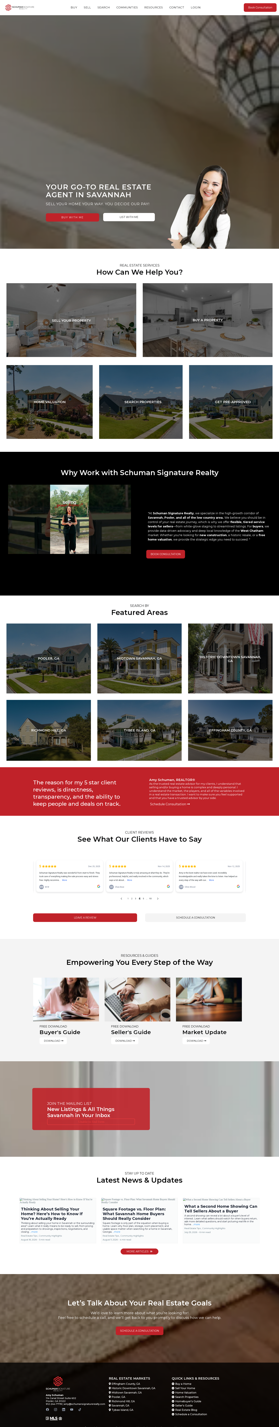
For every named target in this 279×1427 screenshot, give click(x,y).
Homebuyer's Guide (188, 1401)
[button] (58, 1220)
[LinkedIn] (64, 1409)
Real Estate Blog (186, 1409)
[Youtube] (72, 1409)
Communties (127, 7)
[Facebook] (47, 1409)
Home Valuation (185, 1392)
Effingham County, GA (126, 1383)
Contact (176, 7)
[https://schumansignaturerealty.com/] (20, 7)
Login (196, 7)
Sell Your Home (185, 1388)
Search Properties (187, 1397)
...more (34, 1231)
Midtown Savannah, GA (127, 1392)
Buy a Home (183, 1383)
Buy (74, 7)
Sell (87, 7)
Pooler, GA (118, 1397)
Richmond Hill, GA (123, 1401)
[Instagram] (56, 1409)
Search (104, 7)
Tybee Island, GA (122, 1409)
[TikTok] (80, 1409)
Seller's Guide (184, 1405)
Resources (153, 7)
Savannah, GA (120, 1405)
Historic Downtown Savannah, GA (133, 1388)
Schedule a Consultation (191, 1414)
